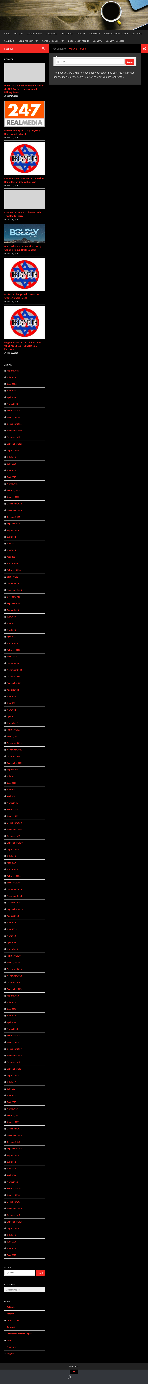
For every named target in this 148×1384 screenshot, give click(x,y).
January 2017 (13, 1122)
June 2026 (11, 384)
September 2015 (15, 1221)
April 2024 (11, 556)
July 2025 (11, 457)
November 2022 (14, 670)
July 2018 (11, 1002)
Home (7, 33)
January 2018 (13, 1042)
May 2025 (11, 470)
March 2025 (12, 483)
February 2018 (14, 1035)
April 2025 (11, 477)
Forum (10, 1340)
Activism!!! (18, 33)
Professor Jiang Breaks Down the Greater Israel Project (21, 296)
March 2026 (12, 404)
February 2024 (14, 570)
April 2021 (11, 796)
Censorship (137, 33)
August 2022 (13, 689)
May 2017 (11, 1095)
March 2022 (12, 723)
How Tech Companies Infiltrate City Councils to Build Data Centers (22, 248)
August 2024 (13, 530)
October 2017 (13, 1062)
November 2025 (14, 430)
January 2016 (13, 1195)
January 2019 (13, 962)
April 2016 (11, 1175)
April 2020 (11, 862)
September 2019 (15, 909)
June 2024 (11, 543)
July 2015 (11, 1235)
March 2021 (12, 802)
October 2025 (13, 437)
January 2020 (13, 882)
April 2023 (11, 636)
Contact (11, 1327)
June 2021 (11, 783)
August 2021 (13, 769)
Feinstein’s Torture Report (20, 1333)
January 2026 (13, 417)
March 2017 (12, 1108)
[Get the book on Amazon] (43, 48)
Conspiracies (13, 1320)
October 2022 (13, 676)
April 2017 (11, 1102)
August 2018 (13, 995)
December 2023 (14, 583)
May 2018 (11, 1015)
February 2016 (14, 1188)
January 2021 (13, 816)
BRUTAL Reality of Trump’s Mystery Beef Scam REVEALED (22, 132)
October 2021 (13, 756)
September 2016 (15, 1148)
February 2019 (14, 955)
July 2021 (11, 776)
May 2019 (11, 935)
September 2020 (15, 842)
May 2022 (11, 709)
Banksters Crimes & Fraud (116, 33)
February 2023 (14, 650)
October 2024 (13, 517)
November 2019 (14, 896)
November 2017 (14, 1055)
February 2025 (14, 490)
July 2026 (11, 377)
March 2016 (12, 1181)
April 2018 (11, 1022)
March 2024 (12, 563)
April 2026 (11, 397)
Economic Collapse (115, 40)
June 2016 (11, 1168)
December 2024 (14, 503)
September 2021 (15, 763)
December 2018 (14, 969)
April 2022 (11, 716)
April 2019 (11, 942)
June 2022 (11, 703)
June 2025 (11, 463)
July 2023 (11, 616)
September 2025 (15, 443)
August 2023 (13, 610)
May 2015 (11, 1248)
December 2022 (14, 663)
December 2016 (14, 1128)
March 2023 (12, 643)
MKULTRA (81, 33)
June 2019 (11, 929)
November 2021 (14, 749)
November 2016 (14, 1135)
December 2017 (14, 1049)
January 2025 (13, 497)
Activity (10, 1313)
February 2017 (14, 1115)
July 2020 (11, 856)
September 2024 (15, 523)
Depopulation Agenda (78, 40)
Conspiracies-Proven (28, 40)
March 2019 (12, 949)
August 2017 (13, 1075)
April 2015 (11, 1255)
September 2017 (15, 1068)
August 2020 (13, 849)
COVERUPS (9, 40)
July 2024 (11, 537)
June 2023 (11, 623)
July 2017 (11, 1082)
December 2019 (14, 889)
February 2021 (14, 809)
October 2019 (13, 902)
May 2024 (11, 550)
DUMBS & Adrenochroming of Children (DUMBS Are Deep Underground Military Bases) (24, 89)
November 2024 (14, 510)
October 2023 (13, 596)
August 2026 (13, 370)
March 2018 (12, 1029)
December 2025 (14, 423)
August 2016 (13, 1155)
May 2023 (11, 630)
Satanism (93, 33)
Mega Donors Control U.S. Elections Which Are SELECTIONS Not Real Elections (22, 346)
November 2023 (14, 590)
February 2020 (14, 876)
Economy (97, 40)
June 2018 (11, 1009)
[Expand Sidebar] (144, 48)
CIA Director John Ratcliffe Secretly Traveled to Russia (22, 214)
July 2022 (11, 696)
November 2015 (14, 1208)
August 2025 (13, 450)
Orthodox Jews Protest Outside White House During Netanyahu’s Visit (24, 180)
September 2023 (15, 603)
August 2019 (13, 916)
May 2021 (11, 789)
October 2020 (13, 836)
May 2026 (11, 390)
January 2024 (13, 576)
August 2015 (13, 1228)
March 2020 (12, 869)
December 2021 (14, 743)
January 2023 (13, 656)
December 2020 (14, 822)
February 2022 (14, 729)
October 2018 (13, 982)
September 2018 (15, 989)
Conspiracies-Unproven (53, 40)
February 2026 (14, 410)
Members (11, 1347)
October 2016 (13, 1142)
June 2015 (11, 1241)
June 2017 (11, 1088)
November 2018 (14, 975)
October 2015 (13, 1215)
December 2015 (14, 1201)
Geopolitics (51, 33)
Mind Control (67, 33)
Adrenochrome (34, 33)
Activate (11, 1307)
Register (11, 1353)
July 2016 (11, 1162)
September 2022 (15, 683)
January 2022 (13, 736)
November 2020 (14, 829)
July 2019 (11, 922)
